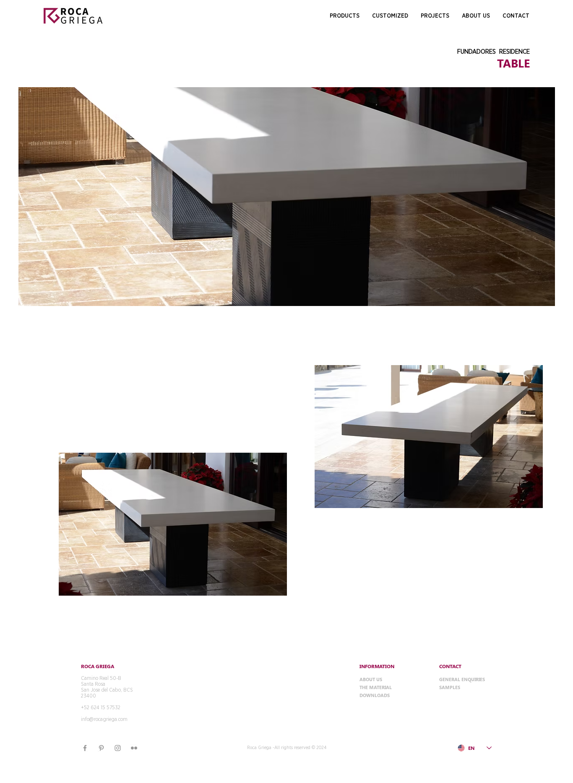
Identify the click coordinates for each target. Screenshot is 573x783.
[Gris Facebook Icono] (85, 748)
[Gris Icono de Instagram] (118, 748)
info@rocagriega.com (104, 719)
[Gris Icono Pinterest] (101, 748)
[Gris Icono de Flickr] (134, 748)
